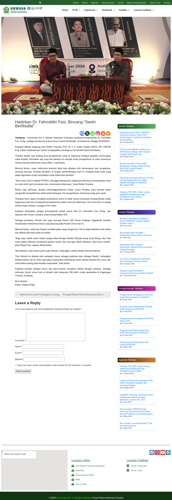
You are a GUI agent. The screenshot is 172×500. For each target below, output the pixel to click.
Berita (85, 3)
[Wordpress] (168, 452)
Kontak (167, 3)
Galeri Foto (155, 3)
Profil (75, 10)
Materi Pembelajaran (136, 3)
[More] (108, 133)
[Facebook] (82, 133)
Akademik (107, 10)
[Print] (103, 133)
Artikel (76, 3)
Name (18, 346)
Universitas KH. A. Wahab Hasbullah (73, 498)
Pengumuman (108, 3)
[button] (76, 10)
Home (65, 10)
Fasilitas (123, 10)
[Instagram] (97, 133)
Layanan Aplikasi (142, 10)
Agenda (94, 3)
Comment (20, 340)
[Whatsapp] (92, 133)
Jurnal (121, 3)
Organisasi (89, 10)
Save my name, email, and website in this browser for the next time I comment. (54, 365)
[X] (87, 133)
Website (19, 359)
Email (18, 353)
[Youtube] (162, 452)
